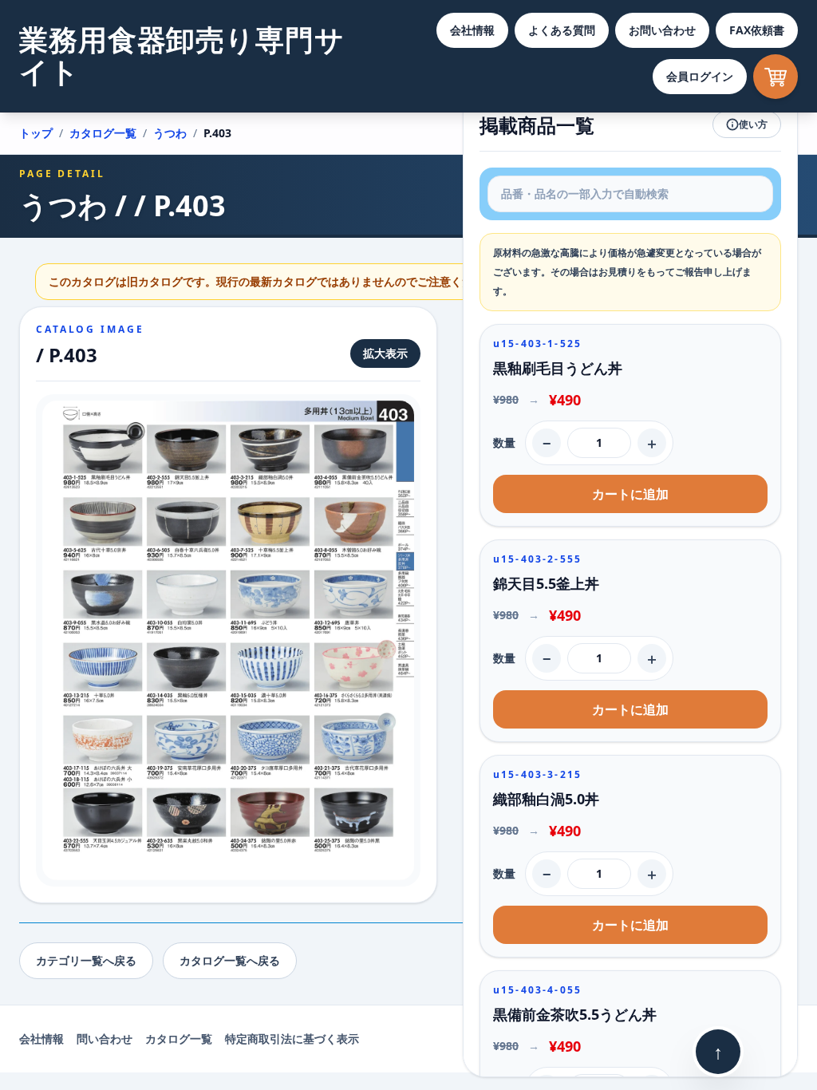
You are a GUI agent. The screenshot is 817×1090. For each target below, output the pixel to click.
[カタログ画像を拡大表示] (228, 640)
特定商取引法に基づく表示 (292, 1038)
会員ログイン (699, 76)
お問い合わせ (662, 30)
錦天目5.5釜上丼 (546, 583)
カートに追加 (630, 494)
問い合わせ (104, 1038)
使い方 (753, 124)
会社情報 (472, 30)
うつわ (170, 132)
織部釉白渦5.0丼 (546, 798)
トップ (36, 132)
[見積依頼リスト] (775, 76)
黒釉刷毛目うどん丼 (557, 367)
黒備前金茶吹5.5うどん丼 (575, 1014)
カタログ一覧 (102, 132)
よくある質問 (561, 30)
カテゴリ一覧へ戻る (86, 960)
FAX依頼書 (756, 30)
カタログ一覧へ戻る (230, 960)
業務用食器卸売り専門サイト (182, 55)
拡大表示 (385, 353)
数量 (504, 442)
